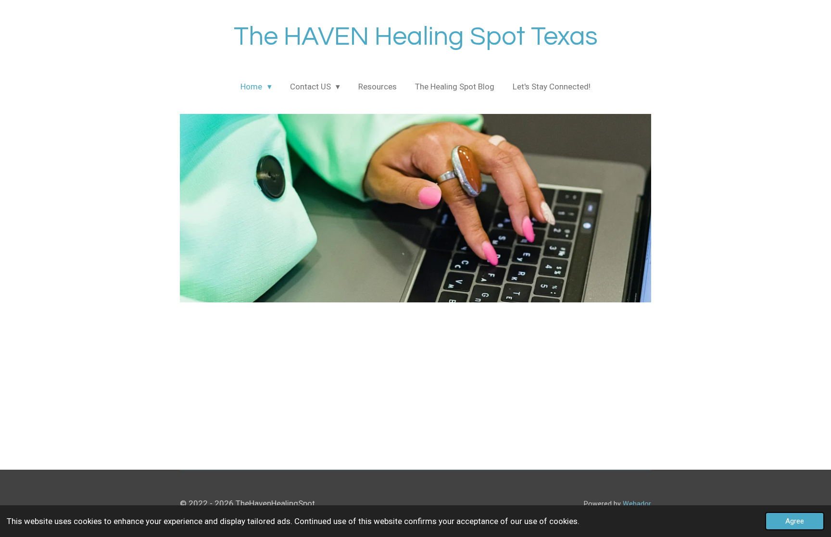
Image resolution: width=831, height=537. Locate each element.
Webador (637, 504)
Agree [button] (794, 521)
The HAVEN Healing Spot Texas (416, 37)
